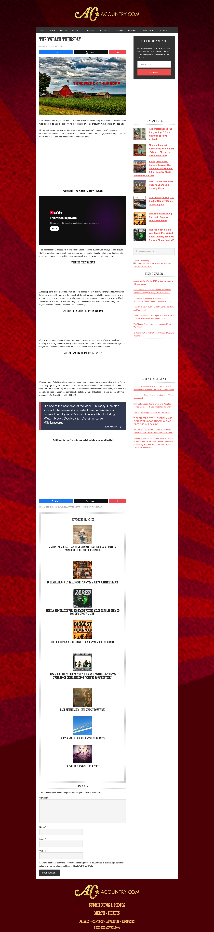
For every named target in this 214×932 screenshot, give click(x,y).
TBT (90, 507)
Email (42, 838)
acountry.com (113, 927)
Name (42, 827)
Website (43, 850)
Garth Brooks (82, 507)
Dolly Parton (69, 507)
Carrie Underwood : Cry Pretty (83, 766)
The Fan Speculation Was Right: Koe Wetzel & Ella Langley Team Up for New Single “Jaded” (83, 612)
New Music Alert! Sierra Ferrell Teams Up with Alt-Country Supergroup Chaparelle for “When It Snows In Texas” (82, 675)
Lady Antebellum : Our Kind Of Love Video (82, 710)
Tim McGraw (97, 507)
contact (98, 921)
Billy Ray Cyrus (56, 507)
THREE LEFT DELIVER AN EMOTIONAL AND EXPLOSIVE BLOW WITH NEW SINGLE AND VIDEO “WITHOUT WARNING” (153, 421)
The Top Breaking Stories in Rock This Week (152, 412)
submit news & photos (107, 905)
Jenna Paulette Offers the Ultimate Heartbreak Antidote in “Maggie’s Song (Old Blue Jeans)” (82, 548)
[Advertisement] (82, 168)
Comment (44, 797)
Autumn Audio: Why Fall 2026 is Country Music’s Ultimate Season (83, 582)
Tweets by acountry (141, 260)
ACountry (107, 14)
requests (128, 921)
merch (99, 913)
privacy (84, 921)
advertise (112, 921)
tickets (114, 913)
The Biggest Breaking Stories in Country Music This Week (82, 642)
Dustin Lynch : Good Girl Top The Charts (83, 738)
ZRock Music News (155, 379)
